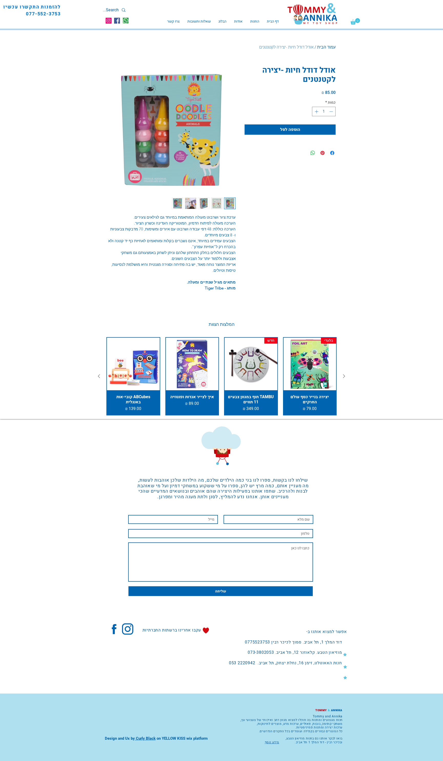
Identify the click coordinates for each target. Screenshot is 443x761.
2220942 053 (242, 663)
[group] (221, 376)
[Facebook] (117, 21)
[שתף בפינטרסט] (322, 153)
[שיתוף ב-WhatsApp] (313, 153)
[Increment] (316, 111)
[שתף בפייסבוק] (332, 153)
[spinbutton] (323, 111)
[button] (355, 21)
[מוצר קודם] (344, 376)
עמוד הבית (326, 47)
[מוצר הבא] (99, 376)
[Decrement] (331, 111)
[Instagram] (109, 21)
